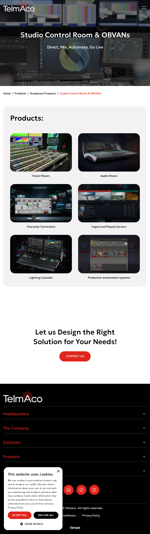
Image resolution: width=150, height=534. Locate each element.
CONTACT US (75, 356)
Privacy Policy (91, 515)
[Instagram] (94, 490)
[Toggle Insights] (144, 471)
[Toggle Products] (144, 457)
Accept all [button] (19, 515)
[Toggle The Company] (144, 428)
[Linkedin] (68, 490)
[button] (33, 523)
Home (7, 93)
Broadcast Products (43, 93)
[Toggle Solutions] (144, 442)
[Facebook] (81, 490)
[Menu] (143, 7)
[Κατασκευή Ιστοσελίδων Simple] (75, 528)
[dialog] (33, 498)
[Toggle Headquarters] (144, 414)
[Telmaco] (75, 397)
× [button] (58, 471)
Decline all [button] (46, 515)
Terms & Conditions (63, 515)
